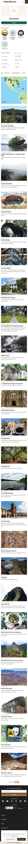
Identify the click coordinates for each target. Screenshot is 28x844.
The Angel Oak (5, 466)
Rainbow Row (5, 355)
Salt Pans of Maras (6, 773)
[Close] (25, 831)
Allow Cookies (21, 839)
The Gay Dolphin (6, 268)
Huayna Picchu (5, 604)
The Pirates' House (6, 716)
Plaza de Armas (5, 521)
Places (3, 815)
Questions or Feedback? (14, 842)
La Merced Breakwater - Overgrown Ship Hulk (13, 155)
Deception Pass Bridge (7, 126)
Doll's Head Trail (5, 744)
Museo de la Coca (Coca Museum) (11, 632)
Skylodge (4, 577)
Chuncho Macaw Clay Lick (9, 551)
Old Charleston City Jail (8, 410)
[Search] (23, 2)
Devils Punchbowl (6, 212)
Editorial (4, 819)
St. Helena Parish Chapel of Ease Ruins (12, 383)
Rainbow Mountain (6, 688)
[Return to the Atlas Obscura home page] (9, 2)
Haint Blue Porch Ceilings (8, 297)
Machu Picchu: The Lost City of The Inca (12, 660)
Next (17, 782)
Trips (2, 823)
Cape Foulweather (6, 183)
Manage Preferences (11, 839)
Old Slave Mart (5, 438)
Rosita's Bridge (5, 240)
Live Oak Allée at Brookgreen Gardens (12, 326)
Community (4, 828)
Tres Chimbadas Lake (7, 493)
